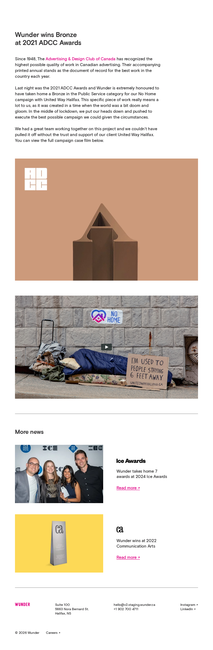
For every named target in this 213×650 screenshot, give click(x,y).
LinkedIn (186, 609)
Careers (52, 633)
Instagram (187, 605)
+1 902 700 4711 (126, 609)
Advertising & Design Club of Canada (80, 59)
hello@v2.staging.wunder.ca (134, 605)
